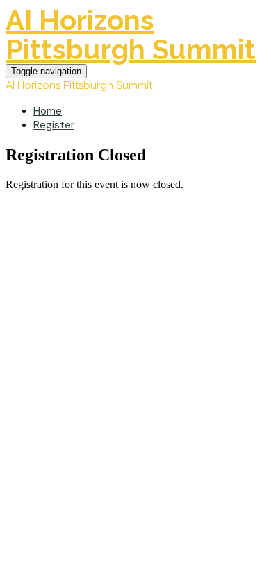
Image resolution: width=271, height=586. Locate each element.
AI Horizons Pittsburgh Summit (131, 34)
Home (47, 111)
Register (53, 125)
